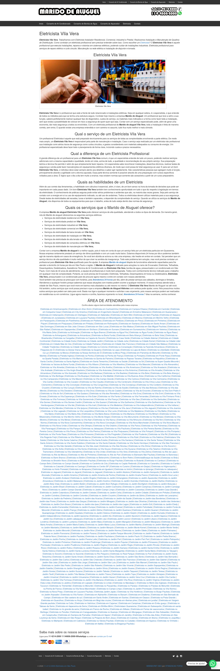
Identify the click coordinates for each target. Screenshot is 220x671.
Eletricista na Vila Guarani (95, 402)
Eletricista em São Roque (69, 617)
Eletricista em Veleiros (157, 329)
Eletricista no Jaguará (51, 472)
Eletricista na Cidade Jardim (90, 341)
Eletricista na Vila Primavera (80, 434)
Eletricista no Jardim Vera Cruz (131, 577)
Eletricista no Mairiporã (52, 620)
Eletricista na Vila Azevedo (64, 373)
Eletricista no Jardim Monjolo (101, 527)
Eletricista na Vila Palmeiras (154, 425)
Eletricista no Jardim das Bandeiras (149, 498)
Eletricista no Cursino (120, 466)
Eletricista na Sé (136, 361)
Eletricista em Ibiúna (148, 617)
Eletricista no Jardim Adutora (117, 472)
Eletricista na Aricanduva (79, 335)
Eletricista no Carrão (170, 463)
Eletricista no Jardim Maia (90, 521)
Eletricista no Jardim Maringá (156, 524)
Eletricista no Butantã (133, 460)
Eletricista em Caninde (159, 309)
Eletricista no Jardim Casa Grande (161, 489)
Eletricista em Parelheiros (67, 320)
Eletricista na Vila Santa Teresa (148, 440)
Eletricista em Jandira (122, 614)
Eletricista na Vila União (94, 451)
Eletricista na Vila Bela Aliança (165, 373)
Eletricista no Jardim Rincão (147, 544)
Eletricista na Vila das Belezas (143, 387)
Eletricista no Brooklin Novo (53, 460)
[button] (212, 663)
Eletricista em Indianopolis (52, 314)
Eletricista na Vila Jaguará (144, 408)
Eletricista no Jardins (61, 582)
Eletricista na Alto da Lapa (164, 451)
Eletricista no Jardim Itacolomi (126, 515)
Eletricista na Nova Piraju (51, 591)
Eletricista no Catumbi (54, 466)
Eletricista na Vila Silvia (139, 445)
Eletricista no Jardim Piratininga (86, 542)
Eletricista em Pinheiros (155, 320)
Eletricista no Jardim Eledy (166, 504)
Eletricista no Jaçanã (71, 472)
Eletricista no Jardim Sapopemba (150, 565)
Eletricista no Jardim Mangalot (116, 521)
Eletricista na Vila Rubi (128, 437)
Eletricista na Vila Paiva (129, 425)
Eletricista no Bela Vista (153, 335)
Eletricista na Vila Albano (87, 364)
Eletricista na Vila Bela (139, 373)
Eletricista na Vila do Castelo (109, 390)
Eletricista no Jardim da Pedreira (56, 498)
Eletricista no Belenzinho (98, 457)
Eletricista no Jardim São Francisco (120, 559)
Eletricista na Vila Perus (64, 431)
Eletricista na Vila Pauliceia (117, 428)
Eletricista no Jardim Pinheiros (56, 542)
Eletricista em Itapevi (101, 614)
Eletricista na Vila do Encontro (137, 390)
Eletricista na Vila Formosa (53, 399)
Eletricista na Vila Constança (122, 384)
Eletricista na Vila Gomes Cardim (67, 402)
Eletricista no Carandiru (148, 463)
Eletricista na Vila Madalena (130, 411)
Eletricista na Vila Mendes (51, 408)
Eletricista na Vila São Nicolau (113, 445)
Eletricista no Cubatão (125, 620)
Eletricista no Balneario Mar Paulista (138, 454)
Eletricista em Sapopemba (64, 329)
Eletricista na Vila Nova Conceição (99, 422)
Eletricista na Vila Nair (82, 419)
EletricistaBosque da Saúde (147, 457)
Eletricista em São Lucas (97, 326)
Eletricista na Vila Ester (86, 396)
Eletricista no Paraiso (127, 585)
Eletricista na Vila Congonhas (94, 384)
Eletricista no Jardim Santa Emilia (144, 547)
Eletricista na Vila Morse (59, 419)
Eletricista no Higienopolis (163, 466)
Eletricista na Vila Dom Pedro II (166, 390)
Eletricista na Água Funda (141, 332)
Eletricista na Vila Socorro (163, 445)
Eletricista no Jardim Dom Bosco (56, 504)
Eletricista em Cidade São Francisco (118, 343)
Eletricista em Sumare (109, 329)
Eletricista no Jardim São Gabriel (152, 559)
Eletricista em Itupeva (146, 620)
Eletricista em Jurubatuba (53, 317)
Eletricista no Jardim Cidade (135, 492)
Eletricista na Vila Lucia (106, 411)
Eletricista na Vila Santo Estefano (70, 443)
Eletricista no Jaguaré (92, 472)
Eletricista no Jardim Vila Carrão (160, 577)
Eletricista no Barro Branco (53, 457)
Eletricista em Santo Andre (96, 597)
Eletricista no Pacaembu (106, 585)
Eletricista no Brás (169, 457)
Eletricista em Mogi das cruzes (97, 600)
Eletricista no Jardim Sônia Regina (151, 568)
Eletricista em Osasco (139, 597)
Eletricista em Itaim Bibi (122, 314)
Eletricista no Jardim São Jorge (73, 562)
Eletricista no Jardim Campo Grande (65, 489)
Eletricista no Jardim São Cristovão (86, 559)
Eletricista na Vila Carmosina (153, 378)
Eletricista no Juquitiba (169, 617)
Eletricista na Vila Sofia (53, 448)
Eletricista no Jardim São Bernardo (161, 556)
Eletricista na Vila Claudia (92, 381)
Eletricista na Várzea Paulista (100, 620)
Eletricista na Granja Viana (68, 349)
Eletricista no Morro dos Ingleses (152, 582)
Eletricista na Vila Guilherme (121, 402)
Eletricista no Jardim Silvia (96, 568)
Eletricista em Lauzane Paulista (80, 317)
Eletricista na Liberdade (159, 349)
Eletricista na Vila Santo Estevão (101, 443)
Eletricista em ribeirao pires (125, 600)
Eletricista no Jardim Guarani (145, 510)
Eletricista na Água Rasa (165, 332)
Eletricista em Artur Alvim (80, 309)
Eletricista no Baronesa (166, 454)
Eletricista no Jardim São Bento (130, 556)
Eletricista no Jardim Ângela (83, 477)
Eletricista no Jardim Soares (121, 568)
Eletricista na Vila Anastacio (154, 367)
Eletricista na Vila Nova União (53, 425)
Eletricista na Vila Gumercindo (80, 399)
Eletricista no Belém (76, 457)
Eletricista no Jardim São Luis (102, 562)
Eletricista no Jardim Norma (108, 530)
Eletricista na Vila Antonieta (98, 370)
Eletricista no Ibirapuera (80, 469)
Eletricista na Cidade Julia (117, 341)
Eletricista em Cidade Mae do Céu (56, 343)
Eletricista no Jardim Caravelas (130, 489)
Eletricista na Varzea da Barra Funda (57, 364)
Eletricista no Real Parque (122, 553)
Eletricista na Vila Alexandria (165, 364)
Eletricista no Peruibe (59, 612)
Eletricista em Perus (134, 320)
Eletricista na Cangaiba (63, 338)
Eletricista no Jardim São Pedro (56, 565)
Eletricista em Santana (129, 323)
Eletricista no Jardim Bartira (151, 480)
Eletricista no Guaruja (108, 612)
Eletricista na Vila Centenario (118, 381)
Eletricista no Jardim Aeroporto (145, 472)
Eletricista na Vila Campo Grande (99, 378)
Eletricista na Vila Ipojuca (75, 408)
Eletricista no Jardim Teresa (151, 571)
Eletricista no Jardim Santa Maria (141, 550)
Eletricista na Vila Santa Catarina (62, 440)
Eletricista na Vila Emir (153, 393)
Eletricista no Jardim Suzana (69, 571)
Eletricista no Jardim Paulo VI (129, 536)
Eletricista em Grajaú (140, 466)
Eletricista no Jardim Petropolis (165, 539)
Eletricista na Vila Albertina (112, 364)
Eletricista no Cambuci (155, 460)
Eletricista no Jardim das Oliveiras (131, 501)
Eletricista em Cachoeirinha (105, 309)
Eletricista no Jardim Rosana (87, 547)
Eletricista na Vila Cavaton (67, 381)
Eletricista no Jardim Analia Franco (132, 475)
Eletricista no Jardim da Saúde (118, 498)
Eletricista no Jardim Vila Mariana (88, 579)
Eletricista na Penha (84, 355)
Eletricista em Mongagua (130, 612)
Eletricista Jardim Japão (105, 591)
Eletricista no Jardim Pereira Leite (82, 539)
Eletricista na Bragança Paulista (119, 623)
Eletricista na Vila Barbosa (90, 373)
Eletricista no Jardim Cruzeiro (102, 495)
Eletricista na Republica (154, 358)
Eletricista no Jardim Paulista (71, 536)
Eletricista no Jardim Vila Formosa (56, 579)
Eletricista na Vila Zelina (140, 451)
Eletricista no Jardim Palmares (162, 530)
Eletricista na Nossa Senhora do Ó (85, 352)
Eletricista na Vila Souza (99, 448)
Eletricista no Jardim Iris (100, 515)
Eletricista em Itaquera (170, 314)
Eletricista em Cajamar (107, 603)
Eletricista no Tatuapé (167, 550)
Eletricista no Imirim (123, 469)
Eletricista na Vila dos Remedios (104, 393)
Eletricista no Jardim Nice (82, 530)
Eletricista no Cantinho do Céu (94, 463)
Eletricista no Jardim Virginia (147, 579)
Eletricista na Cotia (64, 603)
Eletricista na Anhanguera (54, 335)
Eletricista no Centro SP (98, 466)
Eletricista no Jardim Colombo (74, 495)
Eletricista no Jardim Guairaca (117, 510)
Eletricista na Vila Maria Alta (68, 413)
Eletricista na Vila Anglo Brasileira (69, 370)
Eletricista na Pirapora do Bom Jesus (99, 617)
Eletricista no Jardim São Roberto (87, 565)
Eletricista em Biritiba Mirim (100, 606)
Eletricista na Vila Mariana (122, 413)
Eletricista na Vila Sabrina (151, 437)
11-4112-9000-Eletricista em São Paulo (59, 666)
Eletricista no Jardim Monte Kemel (130, 527)
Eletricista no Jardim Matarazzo (68, 480)
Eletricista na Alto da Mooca (54, 454)
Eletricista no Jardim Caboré (79, 486)
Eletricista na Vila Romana (104, 437)
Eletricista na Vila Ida (64, 405)
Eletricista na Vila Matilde (102, 375)
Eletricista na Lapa (111, 349)
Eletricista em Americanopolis (54, 309)
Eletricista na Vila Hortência (130, 591)
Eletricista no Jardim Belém (73, 483)
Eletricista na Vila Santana (121, 440)
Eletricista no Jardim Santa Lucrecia (72, 550)
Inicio (104, 2)
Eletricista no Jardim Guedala (69, 512)
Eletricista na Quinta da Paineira (98, 358)
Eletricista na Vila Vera (117, 451)
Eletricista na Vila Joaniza (169, 408)
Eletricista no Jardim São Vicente (119, 565)
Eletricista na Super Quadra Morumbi (162, 361)
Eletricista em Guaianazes (164, 311)
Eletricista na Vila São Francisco (164, 443)
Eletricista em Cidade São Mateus (151, 343)
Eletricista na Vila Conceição (66, 384)
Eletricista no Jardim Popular (115, 542)
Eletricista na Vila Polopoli (141, 431)
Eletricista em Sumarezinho (132, 329)
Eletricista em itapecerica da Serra (71, 606)
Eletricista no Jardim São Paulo (162, 562)
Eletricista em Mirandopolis (109, 317)
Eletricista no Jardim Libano (144, 518)
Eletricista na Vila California (157, 375)
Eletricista (172, 2)
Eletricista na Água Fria (117, 332)
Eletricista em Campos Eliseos (134, 309)
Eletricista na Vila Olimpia (80, 425)
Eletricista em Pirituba (83, 323)
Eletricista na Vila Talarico (148, 448)
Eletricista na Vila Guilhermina (149, 402)
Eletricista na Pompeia (135, 355)
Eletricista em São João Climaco (70, 326)
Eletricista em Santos (118, 597)
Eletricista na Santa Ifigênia (66, 361)
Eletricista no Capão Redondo (123, 463)
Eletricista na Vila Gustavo (76, 393)
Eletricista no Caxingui (75, 466)
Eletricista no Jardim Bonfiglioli (133, 483)
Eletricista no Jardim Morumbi (56, 530)
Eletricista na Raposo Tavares (128, 358)
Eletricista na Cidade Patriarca (87, 343)
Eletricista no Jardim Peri (110, 539)
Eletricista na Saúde (118, 361)
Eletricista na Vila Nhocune (129, 419)
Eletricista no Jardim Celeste (83, 492)
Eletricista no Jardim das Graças (71, 501)
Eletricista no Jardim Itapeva (154, 515)
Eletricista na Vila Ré (157, 434)
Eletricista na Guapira (91, 349)
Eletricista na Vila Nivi (153, 419)
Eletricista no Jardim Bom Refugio (102, 483)
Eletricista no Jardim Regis (120, 544)
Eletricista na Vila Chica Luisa (147, 381)
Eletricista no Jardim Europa (82, 507)
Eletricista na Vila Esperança (61, 396)
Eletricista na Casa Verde (118, 338)
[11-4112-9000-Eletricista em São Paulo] (69, 11)
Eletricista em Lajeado (82, 582)
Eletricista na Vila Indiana (166, 405)
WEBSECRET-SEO (154, 666)
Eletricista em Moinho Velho (156, 317)
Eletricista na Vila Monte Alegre (96, 416)
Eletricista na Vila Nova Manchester (133, 422)
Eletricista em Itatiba (94, 623)
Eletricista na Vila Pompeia (167, 431)
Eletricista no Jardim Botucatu (162, 483)
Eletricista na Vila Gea (129, 399)
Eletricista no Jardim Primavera (143, 542)
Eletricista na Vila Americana (127, 367)
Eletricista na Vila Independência (139, 405)
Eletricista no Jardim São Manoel (132, 562)
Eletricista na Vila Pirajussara (114, 431)
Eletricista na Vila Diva (84, 390)
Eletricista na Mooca (59, 352)
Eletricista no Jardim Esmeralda (53, 507)
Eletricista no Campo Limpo (109, 588)
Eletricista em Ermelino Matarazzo (136, 311)
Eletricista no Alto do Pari (109, 454)
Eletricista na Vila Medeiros (110, 405)
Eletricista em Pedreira (91, 320)
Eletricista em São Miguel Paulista (150, 326)
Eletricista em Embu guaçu (154, 603)
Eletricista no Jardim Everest (109, 507)
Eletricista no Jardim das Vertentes (164, 501)
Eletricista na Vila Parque (68, 428)
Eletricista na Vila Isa (98, 408)
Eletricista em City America (75, 311)
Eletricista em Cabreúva (75, 620)
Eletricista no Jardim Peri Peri (136, 539)
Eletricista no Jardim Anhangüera (112, 477)
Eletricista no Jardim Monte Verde (163, 527)
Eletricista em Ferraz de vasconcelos (147, 609)
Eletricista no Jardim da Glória (131, 495)
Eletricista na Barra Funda (104, 335)
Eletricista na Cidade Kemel (142, 341)
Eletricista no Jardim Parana (83, 533)
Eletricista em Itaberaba (98, 314)
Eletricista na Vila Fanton (109, 396)
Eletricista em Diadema (139, 594)
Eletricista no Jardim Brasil (52, 486)
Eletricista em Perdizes (113, 320)
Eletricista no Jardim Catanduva (54, 492)
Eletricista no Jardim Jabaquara (68, 518)
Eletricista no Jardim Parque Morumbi (115, 533)
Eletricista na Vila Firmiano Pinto (165, 396)
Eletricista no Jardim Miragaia (101, 501)
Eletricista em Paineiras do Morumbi (144, 352)
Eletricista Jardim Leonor (119, 518)
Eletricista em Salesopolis (149, 606)
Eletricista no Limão (103, 582)
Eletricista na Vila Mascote (138, 364)
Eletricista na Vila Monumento (125, 416)
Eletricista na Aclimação (69, 332)
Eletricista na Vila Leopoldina (80, 411)
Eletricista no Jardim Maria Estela (69, 524)
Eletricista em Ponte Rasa (158, 355)
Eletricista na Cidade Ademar (144, 338)
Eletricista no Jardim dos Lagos (114, 504)
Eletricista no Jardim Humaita (151, 512)
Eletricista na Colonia (97, 346)
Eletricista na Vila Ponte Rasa (52, 434)
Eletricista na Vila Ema (131, 393)
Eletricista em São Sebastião (156, 612)
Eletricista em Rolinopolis (106, 323)
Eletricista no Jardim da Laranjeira (161, 495)
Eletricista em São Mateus (122, 326)
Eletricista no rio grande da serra (64, 609)
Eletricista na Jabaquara (92, 428)
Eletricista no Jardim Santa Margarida (107, 550)
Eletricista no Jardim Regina (94, 544)
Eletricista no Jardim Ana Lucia (163, 475)
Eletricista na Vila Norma (164, 588)
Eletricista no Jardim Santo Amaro (68, 556)
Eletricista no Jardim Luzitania (63, 521)
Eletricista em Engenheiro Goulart (103, 311)
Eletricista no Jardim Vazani (102, 577)
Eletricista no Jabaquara (166, 469)
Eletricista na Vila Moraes (151, 416)
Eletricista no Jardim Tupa (124, 574)
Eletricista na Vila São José (85, 445)
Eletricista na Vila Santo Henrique (132, 443)
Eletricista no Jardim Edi (141, 504)
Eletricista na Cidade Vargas (74, 346)
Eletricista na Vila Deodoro (60, 390)
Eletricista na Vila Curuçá (63, 387)
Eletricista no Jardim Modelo (73, 527)
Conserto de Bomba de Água (139, 2)
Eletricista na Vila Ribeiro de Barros (74, 437)
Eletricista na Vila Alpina (77, 367)
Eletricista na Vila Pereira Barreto (146, 428)
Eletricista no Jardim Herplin (124, 512)
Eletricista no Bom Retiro (122, 457)
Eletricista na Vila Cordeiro (149, 384)
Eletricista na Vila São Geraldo (58, 445)
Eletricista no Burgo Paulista (110, 460)
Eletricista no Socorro (52, 553)
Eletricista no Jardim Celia (109, 492)
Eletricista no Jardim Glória (90, 510)
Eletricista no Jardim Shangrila (68, 568)
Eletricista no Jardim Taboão (97, 571)
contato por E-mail (104, 636)
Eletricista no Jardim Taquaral (124, 571)
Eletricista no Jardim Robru (60, 547)
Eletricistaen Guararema (125, 606)
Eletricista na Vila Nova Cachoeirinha (65, 422)
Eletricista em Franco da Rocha (94, 609)
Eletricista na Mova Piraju (114, 352)
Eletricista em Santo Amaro (153, 323)
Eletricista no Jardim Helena (97, 512)
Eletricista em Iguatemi (102, 469)
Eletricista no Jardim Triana (98, 574)
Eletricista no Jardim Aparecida (143, 477)
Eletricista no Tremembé (60, 585)
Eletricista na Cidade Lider (168, 341)
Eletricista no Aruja (73, 600)
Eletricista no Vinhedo (167, 620)
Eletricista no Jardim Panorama (55, 533)
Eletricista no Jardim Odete (134, 530)
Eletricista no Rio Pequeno (97, 553)
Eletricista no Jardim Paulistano (100, 536)
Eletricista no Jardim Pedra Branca (159, 536)
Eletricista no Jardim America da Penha (97, 475)
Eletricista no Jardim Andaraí (56, 477)
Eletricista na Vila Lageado (54, 411)
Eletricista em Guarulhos (52, 600)
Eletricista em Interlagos (76, 314)
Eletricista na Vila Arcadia (151, 370)
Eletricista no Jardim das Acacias (87, 498)
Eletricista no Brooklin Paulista (82, 460)
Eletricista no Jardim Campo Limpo (99, 489)
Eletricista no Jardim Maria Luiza (100, 524)
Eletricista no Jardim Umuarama (74, 577)
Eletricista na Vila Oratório (105, 425)
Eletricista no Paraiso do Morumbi (154, 585)
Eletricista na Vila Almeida (52, 367)
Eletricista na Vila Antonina (125, 370)
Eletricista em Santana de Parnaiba (74, 614)
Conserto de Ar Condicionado (118, 2)
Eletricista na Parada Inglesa (61, 355)
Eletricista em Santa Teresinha (94, 361)
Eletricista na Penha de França (109, 355)
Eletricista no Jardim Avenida (125, 480)
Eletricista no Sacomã (73, 553)
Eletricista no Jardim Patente (146, 533)
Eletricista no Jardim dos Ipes (85, 504)
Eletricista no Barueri (117, 594)
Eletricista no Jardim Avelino (97, 480)
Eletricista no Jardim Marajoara (146, 521)
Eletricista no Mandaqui (124, 582)
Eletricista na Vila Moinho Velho (65, 416)
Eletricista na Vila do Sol (52, 393)
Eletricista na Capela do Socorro (91, 338)
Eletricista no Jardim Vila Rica (118, 579)
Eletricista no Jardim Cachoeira (107, 486)
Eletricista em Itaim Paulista (146, 314)
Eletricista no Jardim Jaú (95, 518)
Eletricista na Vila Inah (86, 405)
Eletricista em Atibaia (119, 609)
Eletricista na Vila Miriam (147, 413)
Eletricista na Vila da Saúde (115, 387)
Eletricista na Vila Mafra (156, 411)
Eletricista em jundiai (148, 600)
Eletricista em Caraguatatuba (83, 612)
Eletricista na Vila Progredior (108, 434)
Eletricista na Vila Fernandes (135, 396)
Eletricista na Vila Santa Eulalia (93, 440)
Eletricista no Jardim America (64, 475)
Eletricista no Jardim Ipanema (75, 515)
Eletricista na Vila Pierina (88, 431)
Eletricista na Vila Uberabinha (68, 451)
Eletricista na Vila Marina (71, 358)
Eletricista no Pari (144, 553)
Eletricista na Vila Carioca (127, 378)
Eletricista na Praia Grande (163, 597)
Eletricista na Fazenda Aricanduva (149, 346)
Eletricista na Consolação (121, 346)
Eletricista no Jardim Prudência (66, 544)
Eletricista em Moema (132, 317)
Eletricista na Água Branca (93, 332)
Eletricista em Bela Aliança (129, 335)
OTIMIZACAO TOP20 (174, 666)
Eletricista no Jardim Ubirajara (150, 574)
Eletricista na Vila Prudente (134, 434)
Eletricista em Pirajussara (60, 323)
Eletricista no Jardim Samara (114, 547)
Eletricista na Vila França (106, 399)
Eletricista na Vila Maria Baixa (95, 413)
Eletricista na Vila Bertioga (51, 375)
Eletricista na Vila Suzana (123, 448)
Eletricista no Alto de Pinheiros (82, 454)
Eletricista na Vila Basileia (115, 373)
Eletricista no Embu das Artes (146, 614)
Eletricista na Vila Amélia (101, 367)
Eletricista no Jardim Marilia (128, 524)
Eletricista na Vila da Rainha (89, 387)
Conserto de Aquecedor (158, 2)
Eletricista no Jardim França (63, 510)
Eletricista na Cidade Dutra (64, 341)
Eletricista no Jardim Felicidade (138, 507)
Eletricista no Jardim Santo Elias (99, 556)
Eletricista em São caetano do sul (67, 597)
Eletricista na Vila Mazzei (70, 378)
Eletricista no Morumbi (83, 585)
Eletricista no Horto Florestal (55, 469)
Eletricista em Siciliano (87, 329)
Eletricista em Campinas (130, 603)
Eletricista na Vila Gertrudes (153, 399)
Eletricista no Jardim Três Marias (70, 574)
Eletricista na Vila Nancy (104, 419)
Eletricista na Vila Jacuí (119, 408)
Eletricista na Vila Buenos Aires (129, 375)
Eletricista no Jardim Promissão (137, 588)
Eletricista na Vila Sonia (76, 448)
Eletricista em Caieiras (127, 617)
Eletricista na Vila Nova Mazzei (164, 422)
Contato (180, 2)
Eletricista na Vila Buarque (77, 375)
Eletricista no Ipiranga (143, 469)
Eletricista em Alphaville (96, 594)
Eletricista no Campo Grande (66, 463)
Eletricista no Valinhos (85, 603)
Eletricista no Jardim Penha (52, 539)
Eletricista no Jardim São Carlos (54, 559)
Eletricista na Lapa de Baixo (134, 349)
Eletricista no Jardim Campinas (137, 486)
